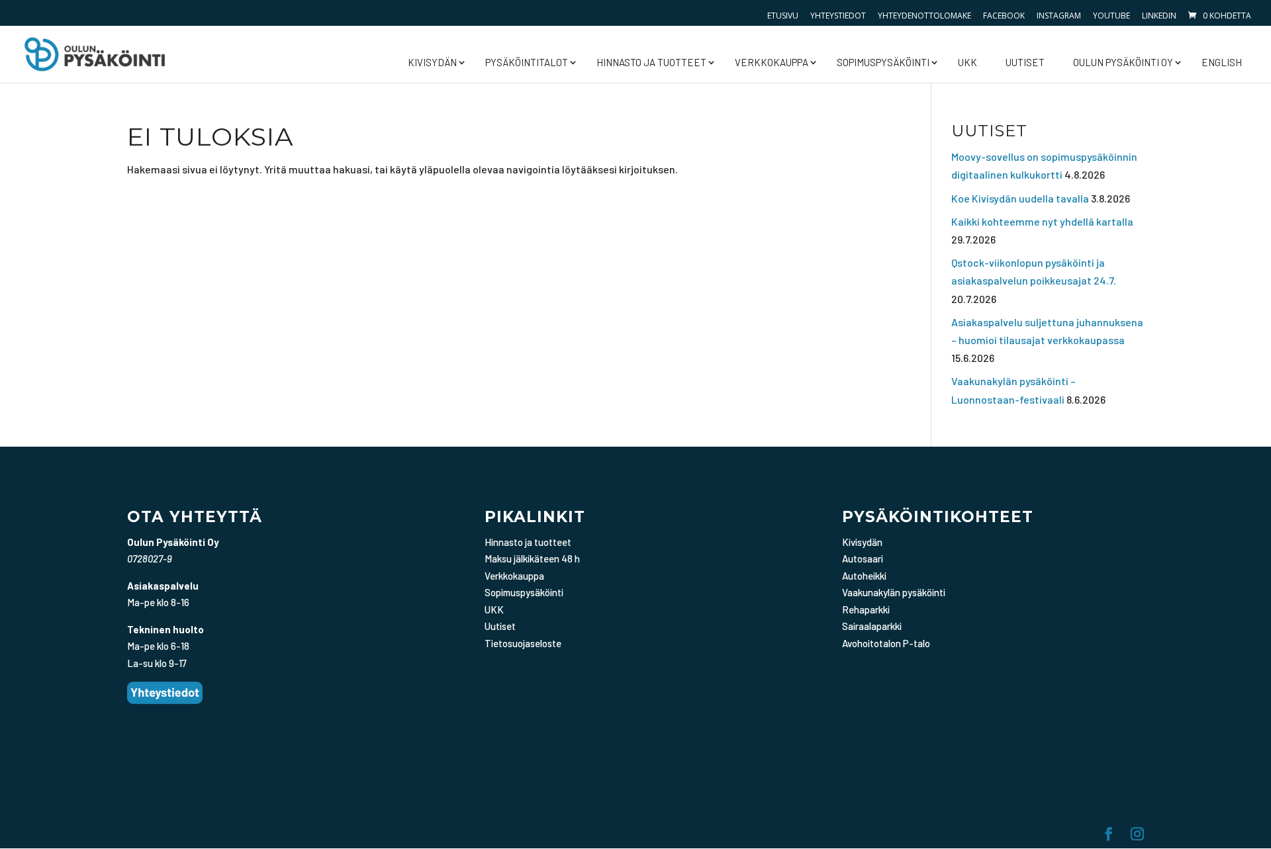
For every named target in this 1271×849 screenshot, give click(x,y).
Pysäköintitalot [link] (526, 62)
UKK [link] (967, 62)
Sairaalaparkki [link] (872, 626)
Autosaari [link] (862, 558)
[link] (1218, 15)
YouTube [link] (1111, 15)
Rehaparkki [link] (866, 609)
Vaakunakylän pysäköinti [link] (893, 592)
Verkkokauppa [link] (771, 62)
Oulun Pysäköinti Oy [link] (1123, 62)
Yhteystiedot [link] (838, 15)
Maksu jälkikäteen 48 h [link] (532, 558)
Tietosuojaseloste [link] (523, 643)
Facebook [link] (1004, 15)
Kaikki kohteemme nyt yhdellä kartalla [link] (1042, 221)
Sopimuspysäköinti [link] (883, 62)
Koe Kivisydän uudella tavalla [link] (1020, 198)
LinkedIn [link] (1159, 15)
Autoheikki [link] (864, 576)
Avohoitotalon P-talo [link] (886, 643)
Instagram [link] (1059, 15)
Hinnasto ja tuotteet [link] (651, 62)
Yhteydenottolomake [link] (924, 15)
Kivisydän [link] (432, 62)
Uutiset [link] (1025, 62)
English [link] (1221, 62)
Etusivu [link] (782, 15)
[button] (1108, 835)
